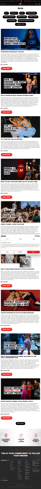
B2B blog (14, 13)
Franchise (20, 471)
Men (11, 464)
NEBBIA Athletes (9, 16)
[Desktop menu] (1, 4)
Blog (22, 13)
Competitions (31, 13)
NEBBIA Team (33, 16)
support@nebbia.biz (36, 470)
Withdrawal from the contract (27, 473)
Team (19, 467)
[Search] (4, 4)
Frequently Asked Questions (27, 477)
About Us (20, 465)
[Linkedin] (7, 480)
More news (20, 423)
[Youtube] (5, 480)
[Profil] (36, 4)
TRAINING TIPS (20, 24)
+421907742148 (35, 471)
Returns (26, 462)
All (6, 13)
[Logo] (6, 4)
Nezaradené (11, 20)
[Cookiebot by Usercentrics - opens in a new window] (35, 236)
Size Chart (27, 464)
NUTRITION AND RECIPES (26, 20)
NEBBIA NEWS (22, 16)
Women (11, 462)
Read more (6, 68)
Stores (19, 469)
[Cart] (39, 4)
